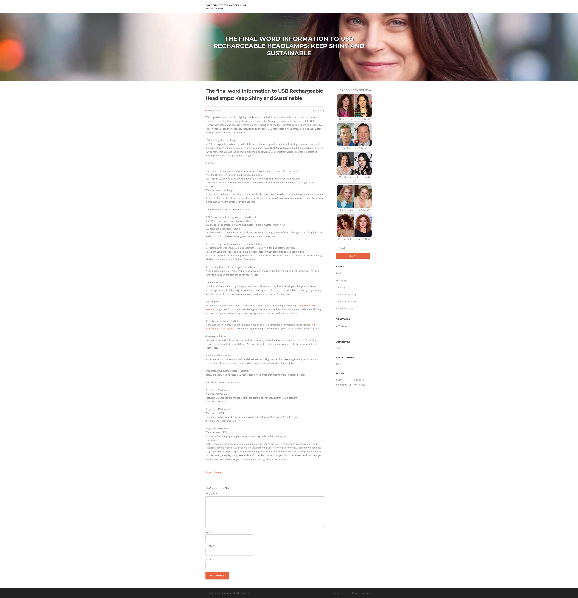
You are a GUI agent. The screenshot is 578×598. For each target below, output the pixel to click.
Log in (339, 273)
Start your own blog (346, 294)
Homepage (341, 280)
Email (209, 545)
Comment (211, 494)
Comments (343, 384)
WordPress (359, 384)
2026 (338, 348)
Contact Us (338, 593)
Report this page (213, 472)
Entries (360, 379)
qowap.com (227, 593)
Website (210, 559)
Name (209, 532)
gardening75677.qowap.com (225, 5)
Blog (322, 110)
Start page (341, 287)
